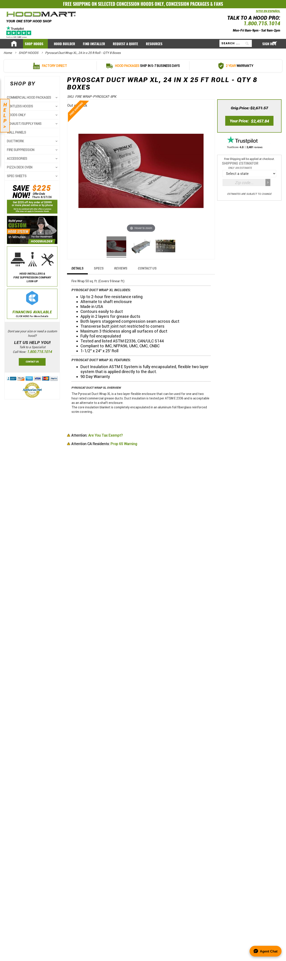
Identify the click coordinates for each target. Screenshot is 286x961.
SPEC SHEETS (17, 176)
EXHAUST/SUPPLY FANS (24, 123)
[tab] (77, 269)
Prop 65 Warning (104, 444)
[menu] (143, 44)
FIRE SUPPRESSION (20, 150)
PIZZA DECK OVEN (19, 167)
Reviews (120, 268)
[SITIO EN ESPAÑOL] (255, 13)
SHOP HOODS (29, 53)
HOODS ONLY (16, 115)
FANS (218, 4)
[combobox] (235, 43)
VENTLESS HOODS (20, 106)
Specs (99, 268)
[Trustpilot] (19, 31)
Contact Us (147, 268)
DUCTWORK (15, 141)
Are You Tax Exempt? (97, 435)
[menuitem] (35, 44)
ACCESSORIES (17, 158)
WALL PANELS (16, 132)
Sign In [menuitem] (267, 43)
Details (78, 268)
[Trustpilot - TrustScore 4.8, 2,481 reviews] (249, 142)
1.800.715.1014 (262, 24)
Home (8, 53)
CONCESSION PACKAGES (187, 4)
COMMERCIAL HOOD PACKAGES (29, 97)
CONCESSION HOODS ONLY (140, 4)
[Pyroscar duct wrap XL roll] (116, 247)
